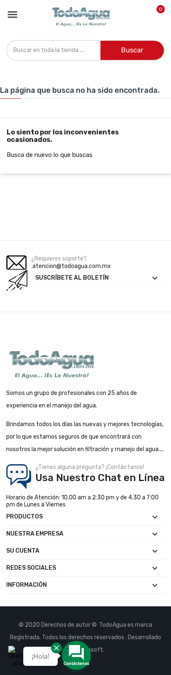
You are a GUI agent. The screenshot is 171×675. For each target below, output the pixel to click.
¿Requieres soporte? (59, 258)
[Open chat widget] (18, 656)
